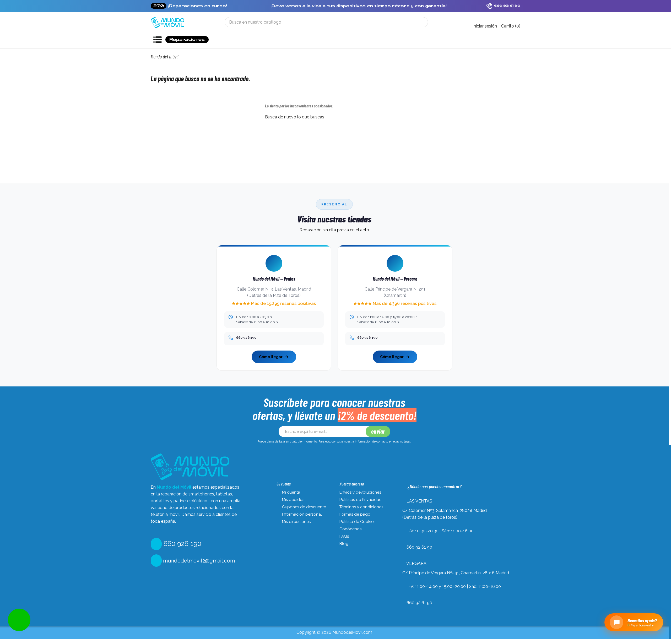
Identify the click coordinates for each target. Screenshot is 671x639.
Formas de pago (354, 514)
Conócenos (350, 529)
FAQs (344, 536)
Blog (343, 543)
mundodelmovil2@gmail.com (198, 561)
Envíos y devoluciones (360, 492)
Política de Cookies (357, 521)
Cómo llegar (271, 357)
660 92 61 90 (419, 547)
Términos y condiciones (361, 507)
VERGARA (416, 563)
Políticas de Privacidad (360, 499)
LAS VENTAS (419, 501)
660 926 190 (181, 544)
